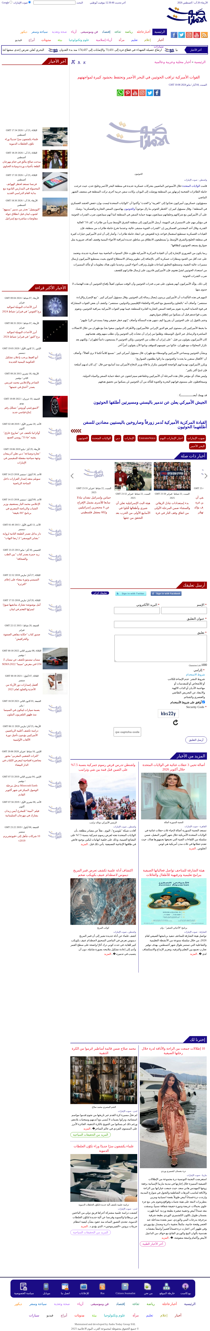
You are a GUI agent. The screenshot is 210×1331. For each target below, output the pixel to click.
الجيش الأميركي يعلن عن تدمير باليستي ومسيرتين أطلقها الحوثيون (150, 402)
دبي (117, 438)
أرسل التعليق (196, 739)
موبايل (47, 1293)
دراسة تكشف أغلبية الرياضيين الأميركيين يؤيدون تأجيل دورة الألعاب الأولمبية (21, 735)
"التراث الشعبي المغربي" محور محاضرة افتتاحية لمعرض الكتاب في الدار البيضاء (21, 760)
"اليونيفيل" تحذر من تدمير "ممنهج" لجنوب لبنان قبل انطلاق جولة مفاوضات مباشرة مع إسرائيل (21, 214)
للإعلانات (84, 1293)
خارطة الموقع (167, 1293)
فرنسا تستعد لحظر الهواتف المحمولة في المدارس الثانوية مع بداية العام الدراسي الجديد (21, 188)
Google (5, 2)
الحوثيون (83, 438)
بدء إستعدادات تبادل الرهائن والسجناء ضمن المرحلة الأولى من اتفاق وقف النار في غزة (172, 508)
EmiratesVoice (147, 438)
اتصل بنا (65, 1293)
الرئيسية (199, 62)
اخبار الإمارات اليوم (171, 438)
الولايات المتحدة (191, 185)
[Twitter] (130, 595)
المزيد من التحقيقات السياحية (90, 1134)
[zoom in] (73, 62)
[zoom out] (84, 62)
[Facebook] (166, 595)
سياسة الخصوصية (24, 1293)
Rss (102, 1293)
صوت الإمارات (20, 2)
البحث (79, 2)
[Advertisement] (84, 18)
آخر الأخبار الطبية (153, 1243)
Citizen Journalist (125, 1293)
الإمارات (129, 438)
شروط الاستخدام (195, 674)
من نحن (148, 1293)
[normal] (78, 62)
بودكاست (185, 1293)
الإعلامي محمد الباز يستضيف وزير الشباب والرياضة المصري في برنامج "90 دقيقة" (21, 508)
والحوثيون (129, 208)
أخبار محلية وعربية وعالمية (172, 62)
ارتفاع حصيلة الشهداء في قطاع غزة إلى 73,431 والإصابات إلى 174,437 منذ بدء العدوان (123, 49)
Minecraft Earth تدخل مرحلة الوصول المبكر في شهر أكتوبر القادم (21, 790)
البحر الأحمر (197, 446)
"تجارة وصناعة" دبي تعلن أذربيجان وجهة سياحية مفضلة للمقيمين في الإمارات (21, 458)
